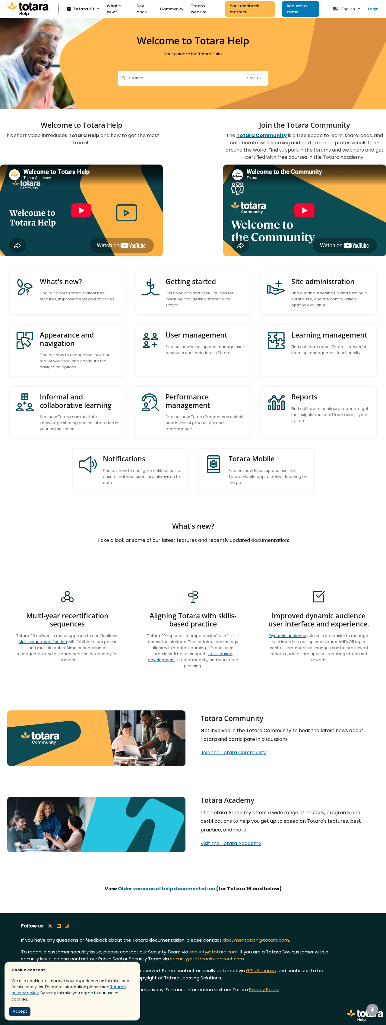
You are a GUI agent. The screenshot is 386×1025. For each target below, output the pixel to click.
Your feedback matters (244, 9)
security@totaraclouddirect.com (207, 959)
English (347, 9)
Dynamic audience (287, 636)
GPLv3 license (261, 970)
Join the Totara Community (233, 752)
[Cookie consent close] (134, 967)
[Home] (28, 9)
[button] (372, 1010)
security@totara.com (213, 952)
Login (373, 9)
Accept (20, 1011)
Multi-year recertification (43, 642)
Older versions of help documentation (166, 888)
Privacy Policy (264, 989)
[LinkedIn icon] (59, 926)
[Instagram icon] (67, 926)
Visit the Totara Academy (231, 843)
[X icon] (50, 926)
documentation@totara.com (256, 940)
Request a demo (297, 9)
